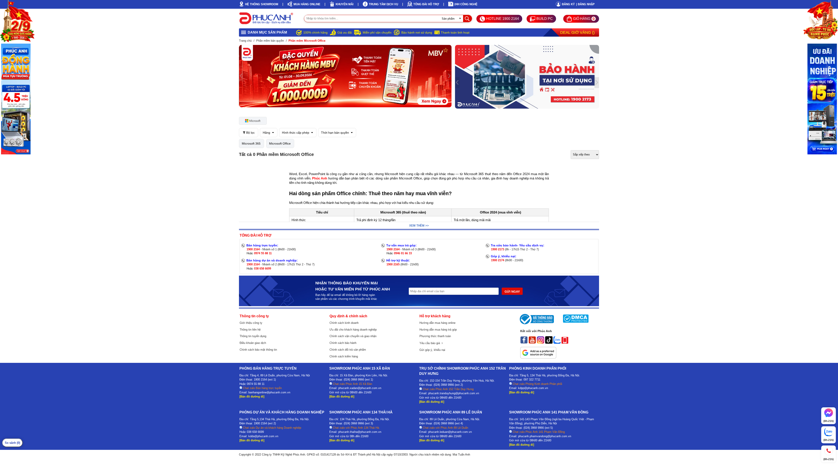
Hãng (267, 132)
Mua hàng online (307, 4)
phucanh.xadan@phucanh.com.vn (359, 388)
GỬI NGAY (512, 291)
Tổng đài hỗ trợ (426, 4)
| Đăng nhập (585, 4)
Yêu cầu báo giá (430, 343)
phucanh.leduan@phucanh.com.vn (450, 431)
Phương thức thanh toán (435, 336)
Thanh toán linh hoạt (455, 32)
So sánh (12, 442)
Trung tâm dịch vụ (383, 4)
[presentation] (241, 76)
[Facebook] (524, 342)
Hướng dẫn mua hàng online (437, 322)
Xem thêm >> (419, 225)
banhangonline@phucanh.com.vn (269, 392)
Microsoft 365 (251, 143)
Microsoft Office (280, 143)
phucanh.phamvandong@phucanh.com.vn (544, 436)
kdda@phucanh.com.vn (263, 436)
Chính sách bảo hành (343, 343)
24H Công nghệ (465, 4)
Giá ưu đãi (344, 32)
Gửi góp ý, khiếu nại (432, 350)
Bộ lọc (250, 132)
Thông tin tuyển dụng (253, 336)
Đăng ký (568, 4)
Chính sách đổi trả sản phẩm (348, 349)
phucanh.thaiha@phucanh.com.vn (359, 431)
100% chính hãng (315, 32)
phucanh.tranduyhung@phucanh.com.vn (453, 393)
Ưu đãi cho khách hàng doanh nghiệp (353, 329)
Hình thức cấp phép (296, 132)
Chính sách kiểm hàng (344, 356)
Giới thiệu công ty (251, 322)
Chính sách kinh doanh (344, 322)
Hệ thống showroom (261, 4)
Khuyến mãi (345, 4)
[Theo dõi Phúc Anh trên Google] (538, 357)
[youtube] (532, 342)
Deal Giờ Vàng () (577, 32)
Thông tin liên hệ (250, 329)
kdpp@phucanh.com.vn (533, 388)
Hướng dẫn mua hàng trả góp (438, 329)
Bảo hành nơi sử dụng (416, 32)
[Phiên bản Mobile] (565, 342)
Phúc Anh (320, 178)
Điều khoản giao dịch (253, 343)
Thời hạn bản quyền (335, 132)
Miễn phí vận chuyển (377, 32)
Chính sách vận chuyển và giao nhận (353, 336)
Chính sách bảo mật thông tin (258, 349)
